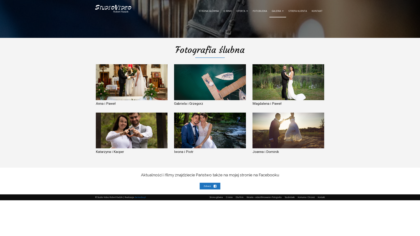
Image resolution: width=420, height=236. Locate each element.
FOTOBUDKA (260, 10)
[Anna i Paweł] (132, 82)
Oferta (240, 10)
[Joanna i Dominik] (288, 130)
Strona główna (209, 10)
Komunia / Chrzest (306, 197)
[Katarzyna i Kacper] (132, 130)
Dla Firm (239, 197)
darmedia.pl (140, 197)
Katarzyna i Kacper (110, 152)
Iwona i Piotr (183, 152)
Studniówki (290, 197)
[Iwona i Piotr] (210, 130)
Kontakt (317, 10)
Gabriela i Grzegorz (188, 104)
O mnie (227, 10)
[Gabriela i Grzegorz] (210, 82)
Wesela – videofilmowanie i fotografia (264, 197)
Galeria (276, 10)
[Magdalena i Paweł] (288, 82)
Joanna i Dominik (265, 152)
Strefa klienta (297, 10)
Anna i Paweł (106, 104)
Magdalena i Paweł (267, 104)
